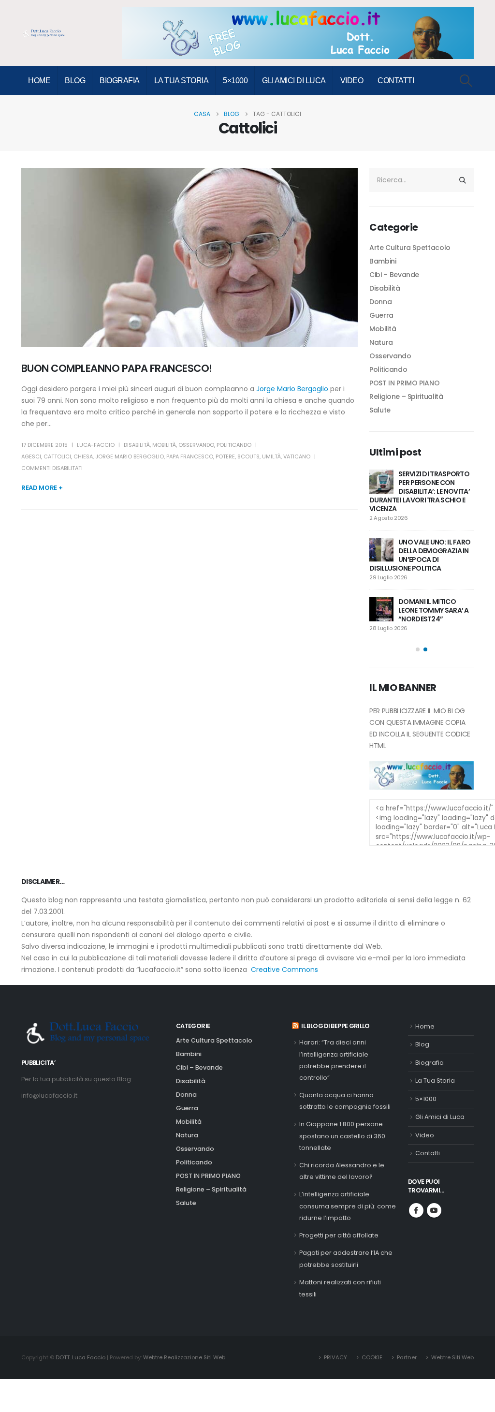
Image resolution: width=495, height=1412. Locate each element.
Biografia (120, 80)
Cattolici (57, 456)
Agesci (31, 456)
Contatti (396, 80)
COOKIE (372, 1357)
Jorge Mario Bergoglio (292, 389)
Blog (75, 80)
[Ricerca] (462, 180)
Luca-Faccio (96, 445)
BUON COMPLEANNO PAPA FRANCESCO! (116, 368)
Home (39, 80)
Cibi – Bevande (394, 274)
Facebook (416, 1210)
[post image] (189, 257)
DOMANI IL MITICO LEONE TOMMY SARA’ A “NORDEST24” (433, 610)
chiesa (83, 456)
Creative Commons (284, 969)
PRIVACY (335, 1357)
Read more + (41, 487)
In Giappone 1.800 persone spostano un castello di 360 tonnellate (342, 1136)
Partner (407, 1357)
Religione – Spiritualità (406, 396)
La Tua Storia (181, 80)
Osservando (196, 445)
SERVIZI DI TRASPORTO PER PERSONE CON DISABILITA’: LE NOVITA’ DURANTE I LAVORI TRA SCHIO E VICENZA (419, 491)
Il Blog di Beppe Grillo (335, 1026)
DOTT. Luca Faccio (80, 1357)
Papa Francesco (189, 456)
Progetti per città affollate (339, 1235)
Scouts (248, 456)
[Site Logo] (45, 33)
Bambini (382, 261)
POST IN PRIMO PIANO (404, 383)
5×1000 (235, 80)
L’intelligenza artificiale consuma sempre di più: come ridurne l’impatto (347, 1206)
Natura (381, 342)
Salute (380, 410)
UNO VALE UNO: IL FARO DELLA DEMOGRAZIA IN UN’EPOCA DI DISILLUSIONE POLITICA (419, 555)
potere (225, 456)
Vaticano (296, 456)
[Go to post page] (381, 482)
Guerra (381, 315)
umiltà (271, 456)
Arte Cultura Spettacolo (410, 247)
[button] (466, 80)
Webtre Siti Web (452, 1357)
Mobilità (164, 445)
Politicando (234, 445)
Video (352, 80)
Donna (380, 302)
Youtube (434, 1210)
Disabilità (137, 445)
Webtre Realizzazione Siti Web (184, 1357)
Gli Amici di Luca (294, 80)
